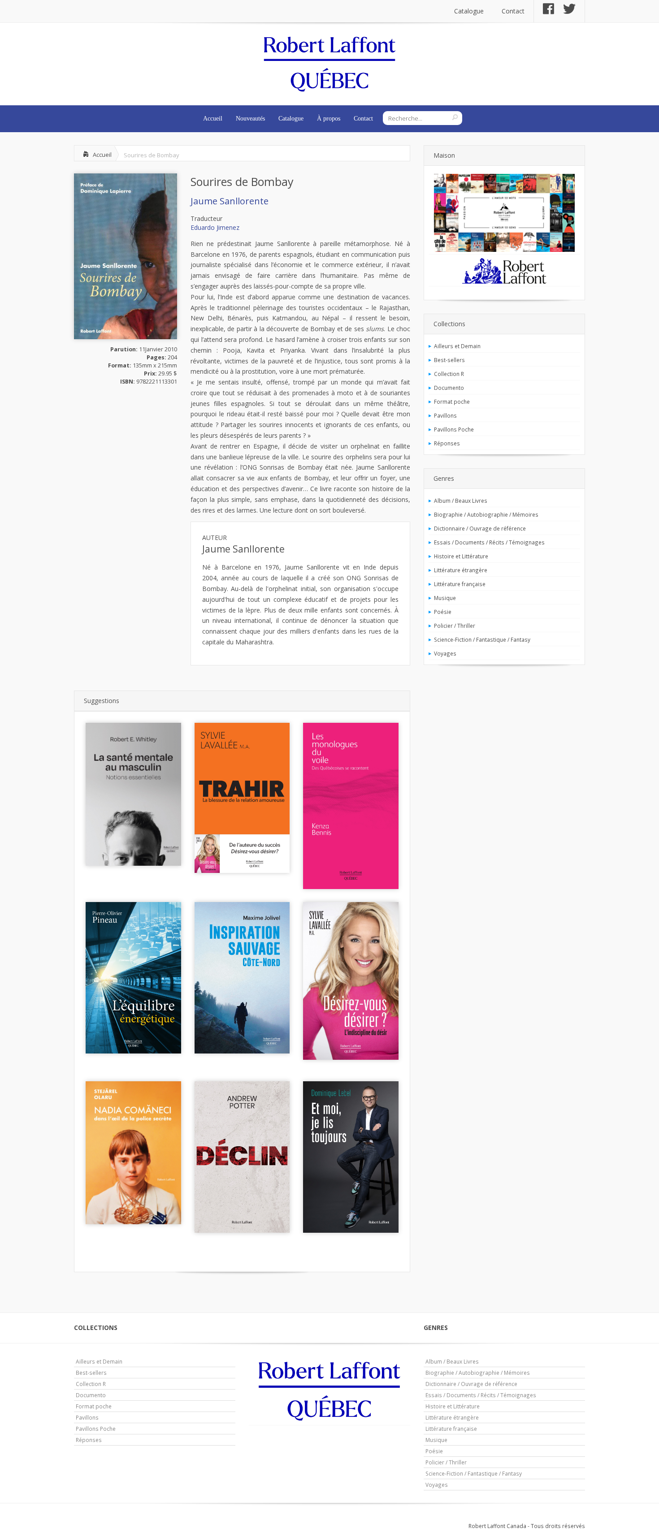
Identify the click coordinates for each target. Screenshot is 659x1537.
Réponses (447, 443)
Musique (445, 597)
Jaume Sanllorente (230, 201)
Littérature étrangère (460, 570)
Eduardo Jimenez (215, 227)
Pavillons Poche (454, 429)
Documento (449, 387)
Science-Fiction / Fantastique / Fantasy (482, 639)
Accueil (212, 118)
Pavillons (445, 415)
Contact (513, 11)
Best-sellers (449, 359)
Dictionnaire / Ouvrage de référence (480, 528)
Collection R (449, 373)
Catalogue (469, 11)
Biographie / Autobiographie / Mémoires (486, 514)
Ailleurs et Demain (457, 346)
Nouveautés (250, 118)
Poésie (442, 611)
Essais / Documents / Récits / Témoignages (489, 542)
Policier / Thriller (454, 625)
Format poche (452, 401)
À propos (328, 118)
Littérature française (460, 583)
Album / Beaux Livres (460, 500)
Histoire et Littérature (461, 556)
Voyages (445, 653)
